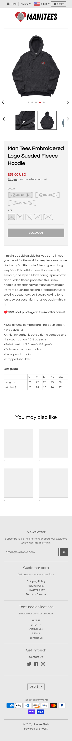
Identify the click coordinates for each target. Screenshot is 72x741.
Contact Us (36, 657)
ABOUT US (36, 629)
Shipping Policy (36, 581)
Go (64, 552)
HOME (36, 620)
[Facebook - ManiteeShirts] (36, 664)
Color (11, 189)
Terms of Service (36, 594)
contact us (36, 638)
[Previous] (4, 118)
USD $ (24, 4)
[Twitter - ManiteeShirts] (29, 664)
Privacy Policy (36, 590)
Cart (60, 4)
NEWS (36, 633)
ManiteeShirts (41, 724)
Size (10, 210)
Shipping (13, 179)
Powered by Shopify (36, 728)
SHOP (34, 625)
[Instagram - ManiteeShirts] (43, 664)
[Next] (68, 102)
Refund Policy (36, 585)
